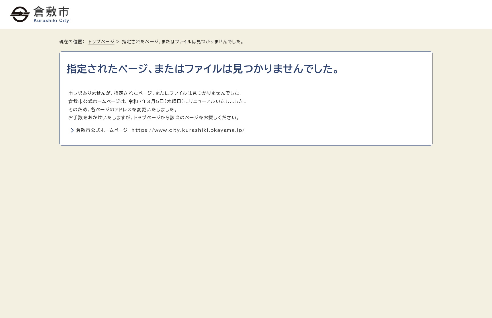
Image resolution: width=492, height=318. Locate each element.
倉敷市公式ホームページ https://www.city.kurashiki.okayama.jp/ (160, 130)
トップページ (101, 42)
